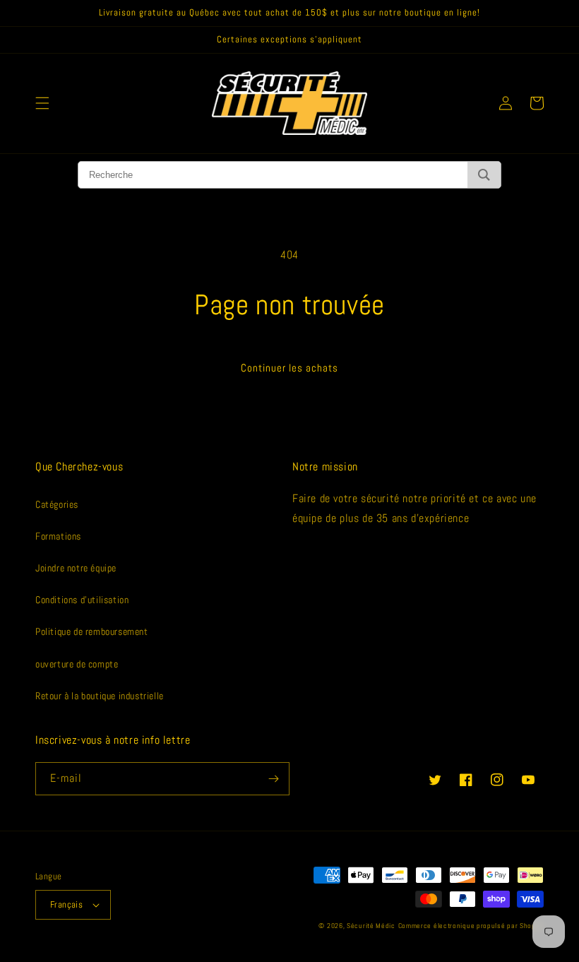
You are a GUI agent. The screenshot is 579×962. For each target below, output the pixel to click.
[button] (42, 103)
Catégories (56, 504)
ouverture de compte (76, 664)
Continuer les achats (289, 367)
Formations (58, 536)
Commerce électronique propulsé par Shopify (471, 925)
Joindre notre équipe (76, 568)
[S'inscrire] (273, 778)
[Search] (484, 175)
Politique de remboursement (91, 631)
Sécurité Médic (371, 925)
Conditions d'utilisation (82, 599)
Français (66, 904)
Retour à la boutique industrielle (99, 695)
